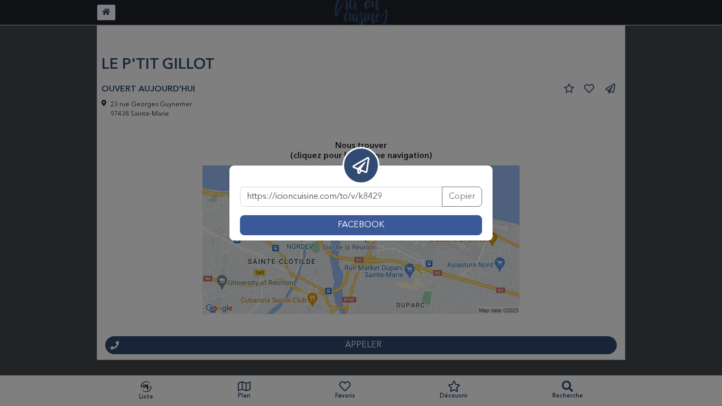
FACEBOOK (361, 225)
